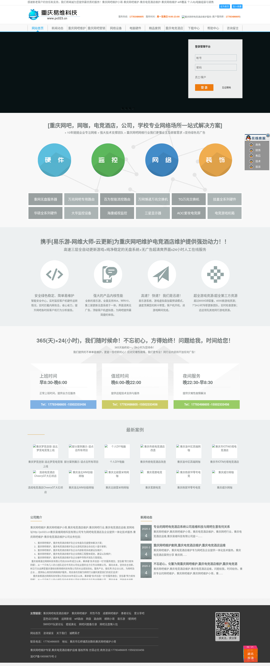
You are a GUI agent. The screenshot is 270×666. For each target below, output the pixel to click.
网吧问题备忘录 (88, 624)
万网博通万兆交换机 (153, 199)
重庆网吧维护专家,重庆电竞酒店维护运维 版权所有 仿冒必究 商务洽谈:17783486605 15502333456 (87, 650)
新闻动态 (57, 28)
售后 (257, 155)
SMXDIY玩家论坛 (53, 624)
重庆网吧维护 (77, 28)
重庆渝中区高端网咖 (188, 461)
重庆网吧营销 (96, 28)
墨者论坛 (126, 613)
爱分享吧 (139, 613)
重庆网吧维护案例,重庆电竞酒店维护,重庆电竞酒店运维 (190, 545)
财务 (257, 150)
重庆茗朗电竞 (153, 487)
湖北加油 (257, 654)
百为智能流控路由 (117, 199)
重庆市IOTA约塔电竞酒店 (224, 461)
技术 (257, 161)
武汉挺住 (251, 647)
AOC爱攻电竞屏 (189, 212)
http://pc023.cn (41, 532)
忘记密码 (226, 87)
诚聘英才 (74, 633)
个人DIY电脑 (117, 461)
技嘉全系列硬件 (224, 199)
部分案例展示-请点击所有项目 (81, 461)
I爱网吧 (132, 618)
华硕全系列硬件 (45, 212)
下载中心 (194, 28)
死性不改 (95, 613)
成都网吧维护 (110, 613)
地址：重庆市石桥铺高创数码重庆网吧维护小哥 (89, 641)
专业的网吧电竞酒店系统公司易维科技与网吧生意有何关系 (192, 526)
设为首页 (224, 6)
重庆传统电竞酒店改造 (153, 461)
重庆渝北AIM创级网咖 (81, 487)
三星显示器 (153, 212)
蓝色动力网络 (51, 618)
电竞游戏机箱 (225, 212)
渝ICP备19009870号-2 (43, 656)
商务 (257, 144)
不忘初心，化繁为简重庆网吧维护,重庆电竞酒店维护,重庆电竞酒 (195, 564)
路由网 (98, 618)
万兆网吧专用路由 (81, 199)
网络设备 (116, 28)
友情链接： (36, 613)
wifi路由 (78, 618)
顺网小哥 (109, 618)
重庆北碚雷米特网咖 (117, 487)
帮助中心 (213, 28)
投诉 (257, 166)
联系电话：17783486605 (44, 641)
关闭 (268, 135)
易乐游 (121, 618)
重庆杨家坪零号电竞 (188, 487)
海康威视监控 (117, 212)
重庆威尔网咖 (224, 487)
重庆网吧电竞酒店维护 (56, 613)
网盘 (88, 618)
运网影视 (66, 618)
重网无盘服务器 (45, 199)
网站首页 (38, 28)
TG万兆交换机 (188, 199)
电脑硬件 (135, 28)
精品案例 (155, 28)
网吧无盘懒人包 (109, 624)
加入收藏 (237, 6)
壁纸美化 (71, 624)
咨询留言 (233, 28)
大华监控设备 (81, 212)
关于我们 (61, 633)
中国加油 (245, 652)
